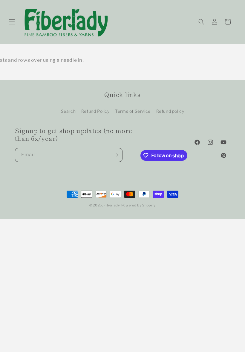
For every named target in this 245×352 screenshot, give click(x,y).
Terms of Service (133, 111)
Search (68, 111)
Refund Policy (95, 111)
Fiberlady (111, 205)
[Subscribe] (115, 155)
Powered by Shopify (138, 205)
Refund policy (170, 111)
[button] (12, 21)
